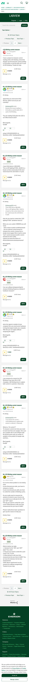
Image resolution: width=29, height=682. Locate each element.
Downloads (4, 654)
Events (4, 648)
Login (20, 20)
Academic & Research (7, 622)
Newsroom (10, 646)
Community (9, 7)
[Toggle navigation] (8, 3)
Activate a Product (11, 656)
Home (2, 7)
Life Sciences (12, 626)
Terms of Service (16, 636)
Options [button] (23, 52)
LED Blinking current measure (11, 49)
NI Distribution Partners (7, 634)
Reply (23, 78)
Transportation (6, 628)
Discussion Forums (19, 7)
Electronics (12, 624)
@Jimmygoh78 (9, 106)
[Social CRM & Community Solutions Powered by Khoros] (14, 602)
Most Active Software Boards (9, 9)
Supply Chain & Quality (19, 646)
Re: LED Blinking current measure (12, 86)
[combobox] (10, 25)
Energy (18, 624)
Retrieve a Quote (7, 636)
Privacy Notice (16, 668)
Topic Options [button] (5, 30)
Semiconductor (20, 626)
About (17, 644)
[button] (4, 71)
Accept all (14, 675)
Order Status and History (20, 634)
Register (13, 20)
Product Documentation (14, 654)
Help (26, 20)
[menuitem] (21, 3)
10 (8, 576)
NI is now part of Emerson (8, 644)
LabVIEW (22, 9)
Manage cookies (14, 679)
